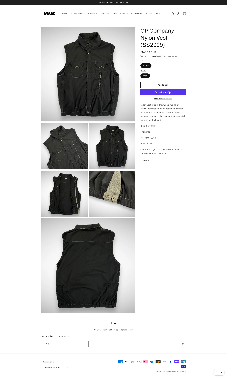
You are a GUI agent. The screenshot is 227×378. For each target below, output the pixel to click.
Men (145, 76)
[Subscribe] (85, 344)
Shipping (155, 56)
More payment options (163, 99)
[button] (173, 14)
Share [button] (146, 160)
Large (146, 65)
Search (97, 330)
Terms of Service (110, 330)
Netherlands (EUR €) (53, 367)
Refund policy (126, 330)
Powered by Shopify (179, 371)
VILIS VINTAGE (167, 371)
